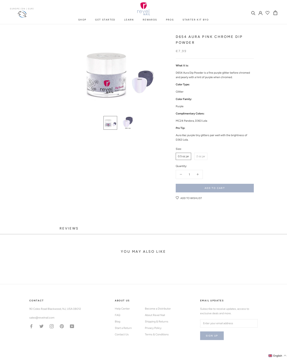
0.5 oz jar (183, 156)
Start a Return (123, 328)
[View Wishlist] (268, 13)
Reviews (69, 228)
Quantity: (181, 166)
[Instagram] (52, 326)
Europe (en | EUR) (22, 8)
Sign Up (212, 335)
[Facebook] (31, 326)
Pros (170, 19)
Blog (117, 321)
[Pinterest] (62, 326)
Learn (129, 19)
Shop (82, 19)
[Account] (260, 13)
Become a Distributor (158, 308)
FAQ (117, 315)
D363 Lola (201, 120)
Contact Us (122, 334)
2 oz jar (200, 156)
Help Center (122, 308)
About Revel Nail (155, 315)
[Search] (253, 13)
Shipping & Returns (156, 321)
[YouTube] (72, 326)
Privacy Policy (153, 328)
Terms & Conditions (157, 334)
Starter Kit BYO (196, 19)
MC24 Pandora (185, 120)
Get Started (105, 19)
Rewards (150, 19)
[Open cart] (275, 13)
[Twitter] (41, 326)
